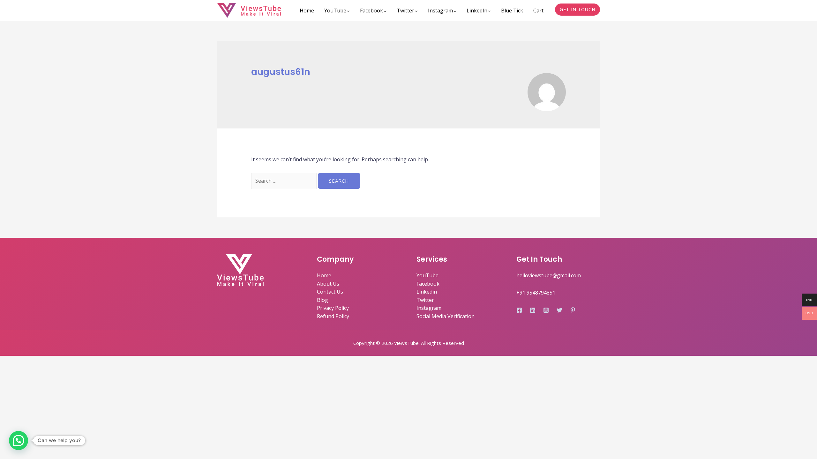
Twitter (405, 10)
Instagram (440, 10)
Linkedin (426, 291)
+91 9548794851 (535, 292)
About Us (328, 283)
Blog (322, 299)
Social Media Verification (445, 316)
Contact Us (330, 291)
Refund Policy (333, 316)
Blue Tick (512, 10)
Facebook (371, 10)
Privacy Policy (333, 307)
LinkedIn (477, 10)
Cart (538, 10)
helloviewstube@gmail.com (548, 275)
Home (307, 10)
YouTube (335, 10)
